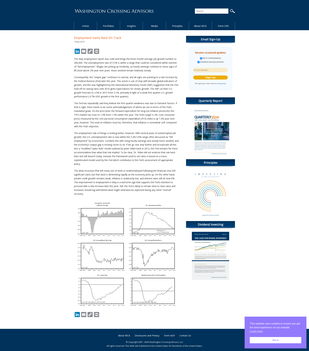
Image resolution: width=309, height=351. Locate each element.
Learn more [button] (256, 331)
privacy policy (221, 83)
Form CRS (223, 25)
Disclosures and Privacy (147, 335)
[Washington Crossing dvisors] (114, 10)
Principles (177, 25)
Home (85, 25)
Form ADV (169, 335)
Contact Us (185, 335)
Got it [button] (275, 340)
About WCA (200, 25)
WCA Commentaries (211, 58)
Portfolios (108, 25)
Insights (131, 25)
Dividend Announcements (212, 62)
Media (154, 25)
